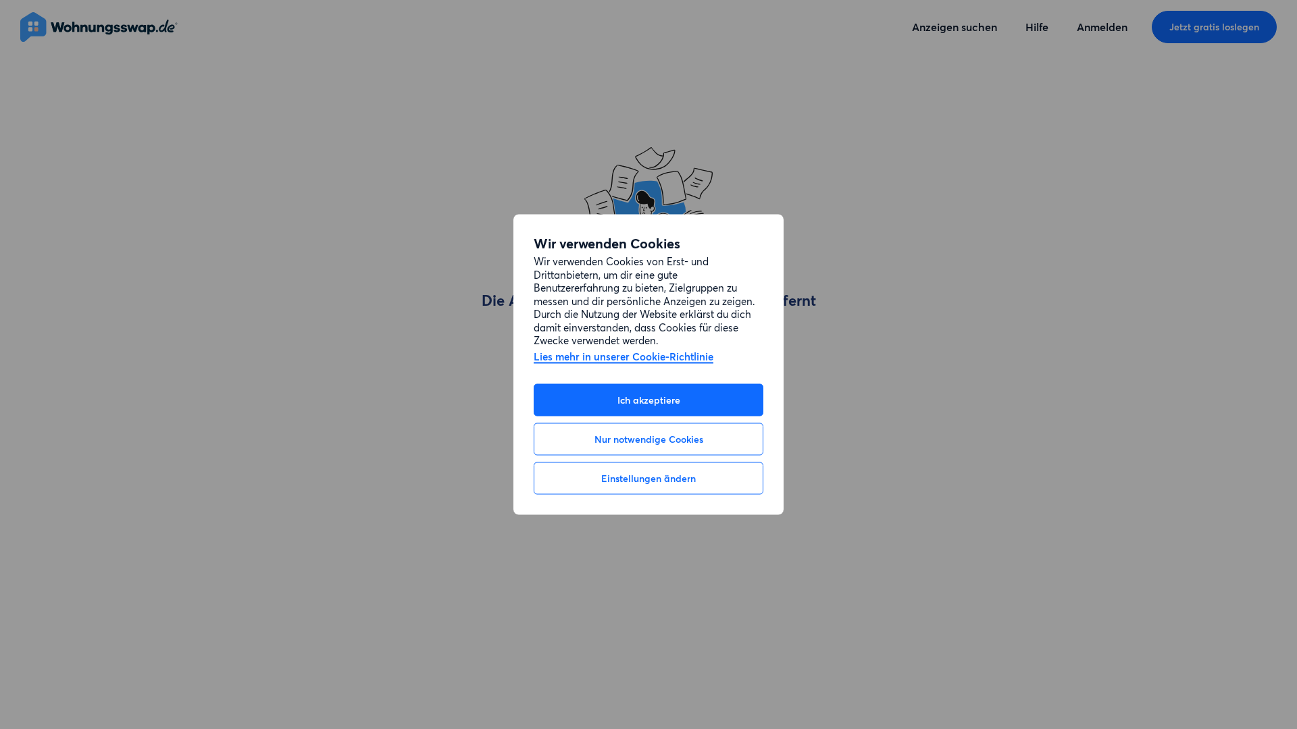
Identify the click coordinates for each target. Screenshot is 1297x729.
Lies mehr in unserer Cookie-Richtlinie (623, 356)
